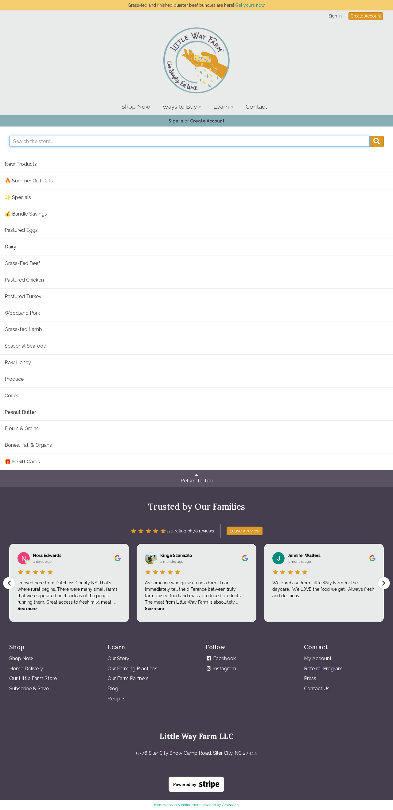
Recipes (116, 699)
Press (310, 678)
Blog (112, 688)
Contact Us (316, 688)
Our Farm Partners (128, 678)
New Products (21, 164)
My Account (318, 658)
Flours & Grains (22, 428)
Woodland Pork (22, 313)
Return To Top (197, 481)
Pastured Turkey (23, 296)
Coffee (12, 396)
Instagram (224, 669)
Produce (14, 379)
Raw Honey (18, 362)
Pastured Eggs (21, 230)
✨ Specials (18, 197)
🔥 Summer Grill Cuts (29, 181)
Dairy (10, 247)
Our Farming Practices (132, 669)
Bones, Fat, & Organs (28, 445)
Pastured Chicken (24, 280)
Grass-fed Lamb (23, 329)
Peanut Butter (20, 412)
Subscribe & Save (29, 688)
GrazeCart (230, 805)
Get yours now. (250, 5)
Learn (221, 106)
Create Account (365, 16)
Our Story (118, 658)
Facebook (224, 658)
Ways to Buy (180, 106)
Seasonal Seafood (25, 346)
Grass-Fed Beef (22, 263)
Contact (256, 106)
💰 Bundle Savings (26, 214)
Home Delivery (26, 669)
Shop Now (136, 106)
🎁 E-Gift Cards (22, 462)
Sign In (335, 16)
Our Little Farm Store (33, 678)
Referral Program (323, 669)
